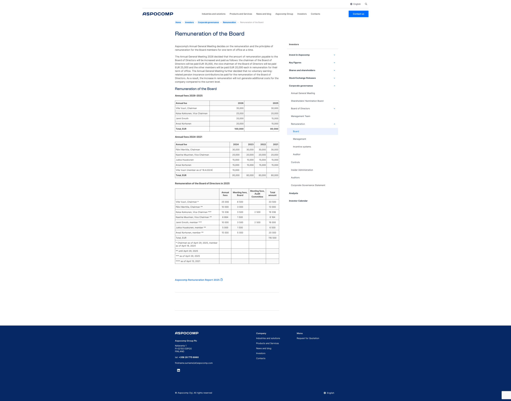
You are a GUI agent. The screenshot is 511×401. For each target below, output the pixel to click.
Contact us (358, 13)
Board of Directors (300, 108)
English (357, 4)
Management (299, 138)
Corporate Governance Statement (308, 185)
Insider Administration (302, 169)
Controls (295, 162)
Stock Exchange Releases (302, 78)
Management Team (300, 116)
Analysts (293, 193)
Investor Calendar (298, 200)
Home (178, 22)
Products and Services (241, 13)
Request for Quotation (308, 338)
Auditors (295, 177)
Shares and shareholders (302, 70)
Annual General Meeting (303, 93)
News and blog (263, 13)
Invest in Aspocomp (299, 54)
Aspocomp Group (284, 13)
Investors (302, 13)
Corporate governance (208, 22)
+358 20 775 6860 (189, 357)
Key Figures (295, 62)
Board (296, 131)
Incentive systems (302, 146)
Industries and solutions (213, 13)
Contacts (315, 13)
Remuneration (229, 22)
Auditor (296, 154)
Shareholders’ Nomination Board (307, 100)
